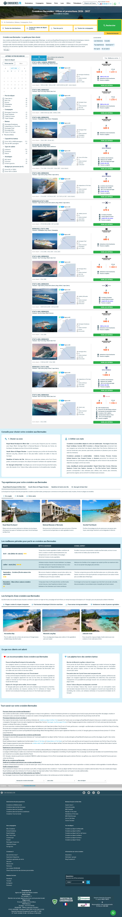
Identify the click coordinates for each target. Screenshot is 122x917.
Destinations (29, 3)
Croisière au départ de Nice (73, 831)
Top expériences (99, 45)
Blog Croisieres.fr (70, 859)
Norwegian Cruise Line (110, 443)
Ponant (8, 840)
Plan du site (9, 863)
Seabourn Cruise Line (73, 468)
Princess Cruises (111, 456)
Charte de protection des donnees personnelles (20, 870)
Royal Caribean (10, 833)
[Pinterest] (98, 792)
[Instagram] (93, 792)
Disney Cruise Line (100, 446)
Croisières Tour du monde (13, 814)
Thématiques (77, 3)
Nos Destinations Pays (15, 785)
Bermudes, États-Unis (40, 229)
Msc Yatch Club (10, 835)
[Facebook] (84, 792)
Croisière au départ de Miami (73, 835)
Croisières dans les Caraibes (14, 809)
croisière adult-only (37, 743)
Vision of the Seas (39, 741)
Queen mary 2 (69, 805)
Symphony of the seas (71, 814)
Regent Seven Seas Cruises (102, 466)
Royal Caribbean (72, 446)
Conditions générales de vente (15, 859)
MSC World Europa (70, 816)
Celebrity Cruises (99, 456)
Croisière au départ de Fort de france (75, 833)
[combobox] (49, 22)
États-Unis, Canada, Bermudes (44, 62)
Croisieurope (10, 837)
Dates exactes (9, 63)
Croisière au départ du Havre (73, 837)
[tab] (14, 487)
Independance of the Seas (54, 741)
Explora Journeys (86, 468)
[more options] (119, 3)
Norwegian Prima (61, 722)
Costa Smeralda (70, 807)
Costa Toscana (69, 820)
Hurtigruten (9, 846)
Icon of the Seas (70, 818)
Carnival (79, 446)
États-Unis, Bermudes (40, 90)
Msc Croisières (10, 828)
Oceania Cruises (86, 458)
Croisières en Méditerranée (14, 805)
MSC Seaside (69, 809)
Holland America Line (73, 458)
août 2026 (14, 68)
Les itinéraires (98, 41)
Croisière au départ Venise (72, 840)
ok (88, 882)
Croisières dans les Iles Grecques (15, 807)
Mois (21, 63)
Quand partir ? (110, 45)
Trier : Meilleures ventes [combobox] (111, 58)
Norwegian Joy (51, 722)
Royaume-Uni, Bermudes (41, 145)
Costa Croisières (11, 831)
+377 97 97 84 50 (29, 905)
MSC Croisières (88, 446)
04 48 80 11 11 (28, 896)
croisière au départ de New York (48, 720)
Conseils (107, 41)
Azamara (96, 458)
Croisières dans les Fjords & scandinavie (17, 811)
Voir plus (6, 50)
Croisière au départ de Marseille (74, 828)
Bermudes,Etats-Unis (40, 201)
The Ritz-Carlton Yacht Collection (106, 468)
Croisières (3, 785)
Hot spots (97, 49)
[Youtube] (88, 792)
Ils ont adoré (105, 49)
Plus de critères (9, 134)
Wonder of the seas (71, 811)
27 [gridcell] (15, 88)
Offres (68, 3)
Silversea (114, 466)
